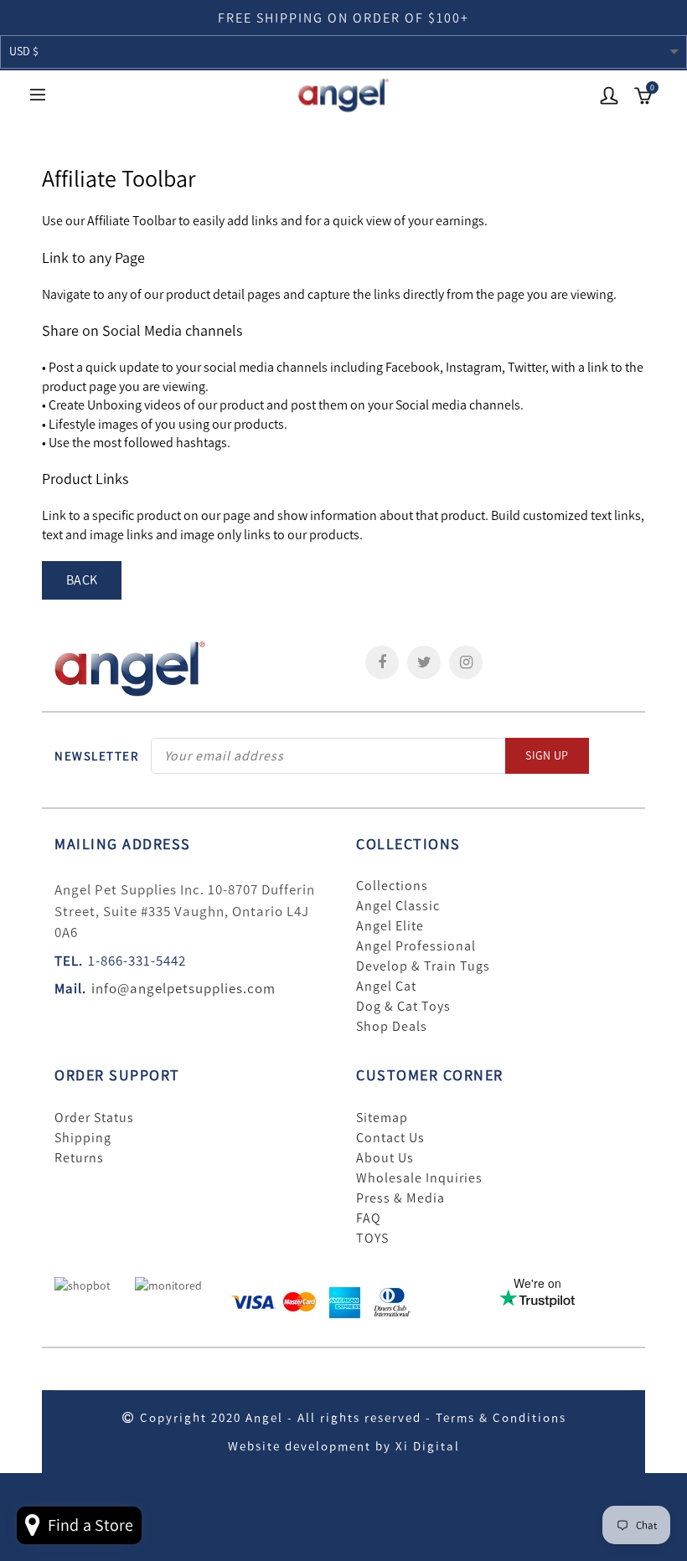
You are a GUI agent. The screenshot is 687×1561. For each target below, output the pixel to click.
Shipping (82, 1138)
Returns (79, 1158)
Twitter (424, 662)
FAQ (368, 1218)
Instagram (466, 662)
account (609, 95)
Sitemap (382, 1118)
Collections (392, 886)
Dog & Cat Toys (403, 1006)
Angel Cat (386, 986)
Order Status (94, 1118)
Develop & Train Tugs (423, 966)
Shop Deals (391, 1026)
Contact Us (390, 1138)
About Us (385, 1158)
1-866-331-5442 (137, 960)
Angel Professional (416, 946)
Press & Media (400, 1198)
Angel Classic (398, 906)
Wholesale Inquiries (419, 1178)
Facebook (382, 662)
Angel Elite (390, 926)
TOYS (372, 1238)
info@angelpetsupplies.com (183, 988)
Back (81, 580)
